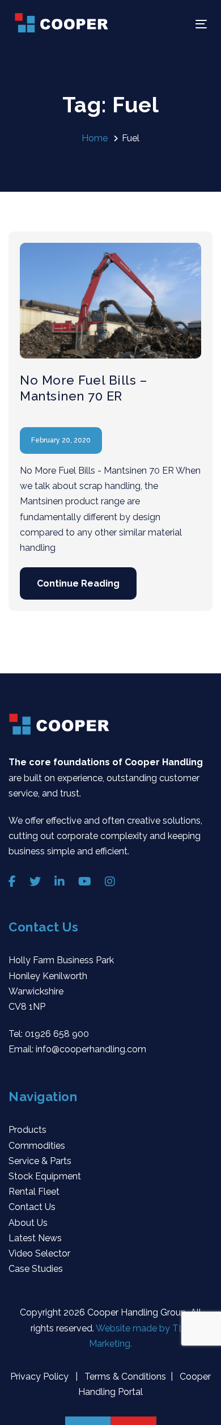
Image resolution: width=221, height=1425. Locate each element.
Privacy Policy (40, 1376)
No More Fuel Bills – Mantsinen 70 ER (83, 388)
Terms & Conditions (124, 1376)
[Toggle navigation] (175, 24)
